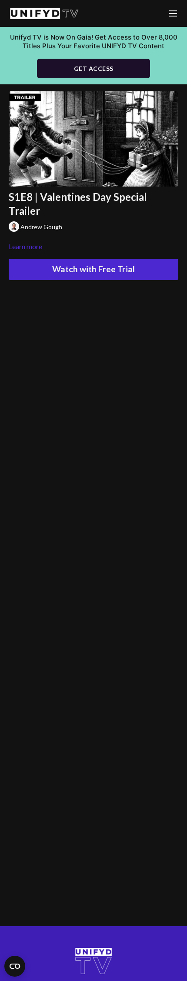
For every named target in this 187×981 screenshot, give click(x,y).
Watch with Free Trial (93, 269)
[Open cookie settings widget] (14, 966)
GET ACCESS (94, 68)
